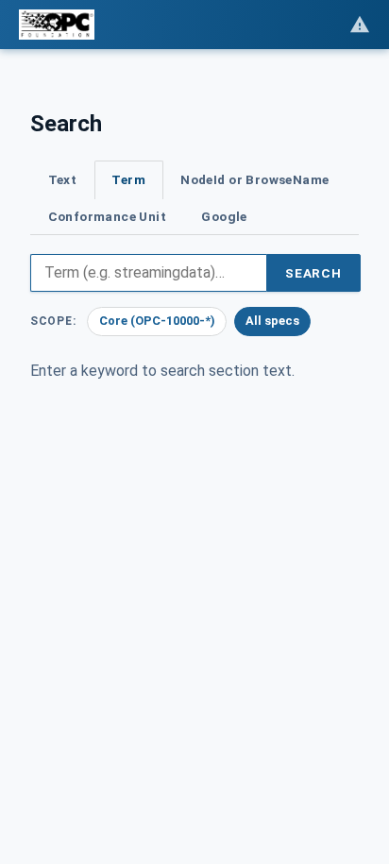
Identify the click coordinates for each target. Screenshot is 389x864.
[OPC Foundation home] (56, 24)
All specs (272, 320)
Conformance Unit (107, 216)
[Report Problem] (359, 24)
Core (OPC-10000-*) (157, 320)
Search (313, 272)
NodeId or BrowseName (254, 179)
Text (62, 179)
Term (128, 179)
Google (223, 216)
